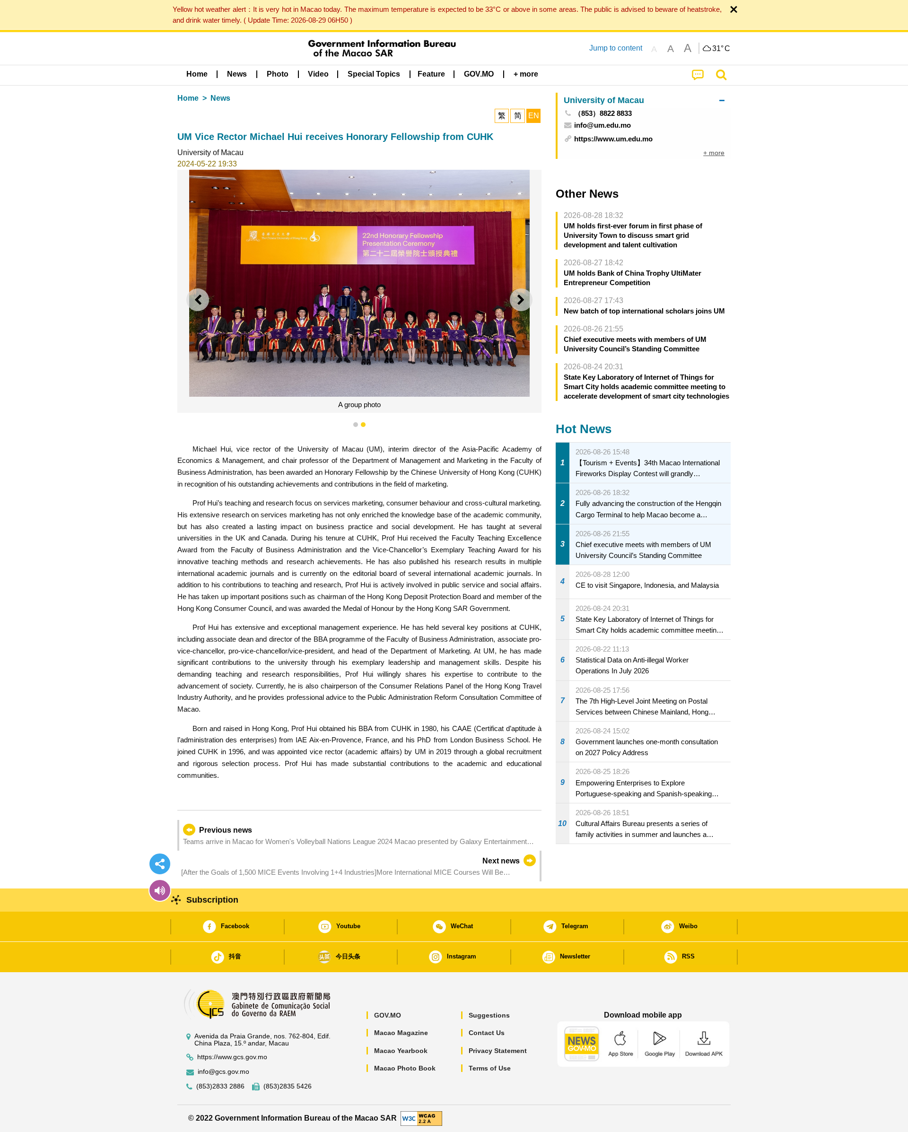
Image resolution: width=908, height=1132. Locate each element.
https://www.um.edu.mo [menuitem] (613, 139)
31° (721, 48)
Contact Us (487, 1032)
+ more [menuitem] (714, 153)
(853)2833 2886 (220, 1086)
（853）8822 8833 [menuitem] (603, 113)
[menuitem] (237, 74)
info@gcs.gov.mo (223, 1071)
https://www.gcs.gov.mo (232, 1057)
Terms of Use (490, 1068)
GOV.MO (387, 1015)
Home (188, 98)
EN (533, 116)
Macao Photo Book (405, 1068)
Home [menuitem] (197, 74)
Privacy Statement (498, 1050)
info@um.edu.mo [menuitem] (602, 125)
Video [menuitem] (318, 74)
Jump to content (615, 48)
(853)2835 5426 (287, 1086)
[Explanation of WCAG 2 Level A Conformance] (421, 1118)
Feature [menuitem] (431, 74)
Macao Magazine (401, 1032)
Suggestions (489, 1015)
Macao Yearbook (401, 1050)
